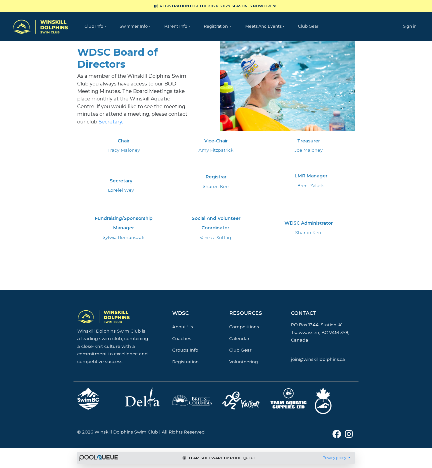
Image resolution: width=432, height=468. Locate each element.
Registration (216, 26)
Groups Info (185, 350)
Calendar (239, 338)
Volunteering (243, 361)
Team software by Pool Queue (221, 458)
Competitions (244, 326)
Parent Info (175, 26)
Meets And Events (263, 26)
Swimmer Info (134, 26)
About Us (182, 326)
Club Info (93, 26)
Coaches (181, 338)
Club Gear (308, 26)
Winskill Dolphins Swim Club (40, 19)
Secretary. (110, 122)
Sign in (409, 26)
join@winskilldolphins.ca (318, 359)
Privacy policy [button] (334, 458)
